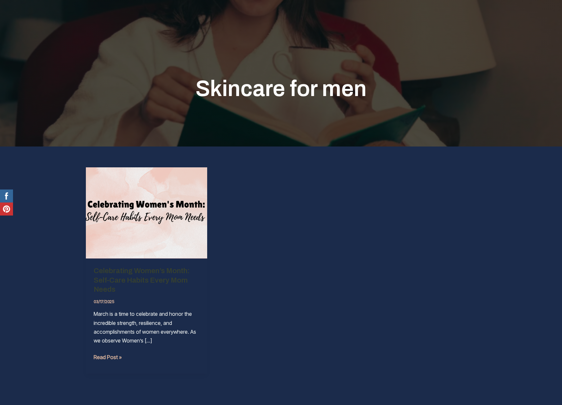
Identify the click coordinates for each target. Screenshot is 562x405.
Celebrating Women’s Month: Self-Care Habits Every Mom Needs (142, 280)
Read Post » (108, 358)
